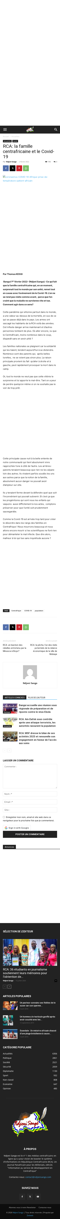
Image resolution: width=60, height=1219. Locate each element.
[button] (5, 130)
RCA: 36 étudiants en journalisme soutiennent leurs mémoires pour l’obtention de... (25, 973)
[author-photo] (30, 679)
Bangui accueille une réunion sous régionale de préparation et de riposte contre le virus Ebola (38, 708)
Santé (15, 141)
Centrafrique (16, 611)
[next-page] (9, 750)
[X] (12, 168)
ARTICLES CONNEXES (15, 697)
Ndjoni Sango (11, 162)
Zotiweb (30, 1215)
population (39, 611)
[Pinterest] (19, 168)
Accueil (6, 136)
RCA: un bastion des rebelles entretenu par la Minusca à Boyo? (14, 648)
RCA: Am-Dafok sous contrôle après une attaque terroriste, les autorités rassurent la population (37, 722)
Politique (7, 712)
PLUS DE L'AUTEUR (36, 697)
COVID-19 (28, 611)
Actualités (16, 136)
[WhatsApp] (26, 168)
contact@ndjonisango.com (38, 1177)
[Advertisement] (30, 31)
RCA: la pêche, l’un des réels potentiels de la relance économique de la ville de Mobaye (43, 649)
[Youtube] (38, 1197)
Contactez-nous (45, 1207)
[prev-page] (5, 750)
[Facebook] (6, 168)
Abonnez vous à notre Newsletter (22, 1207)
